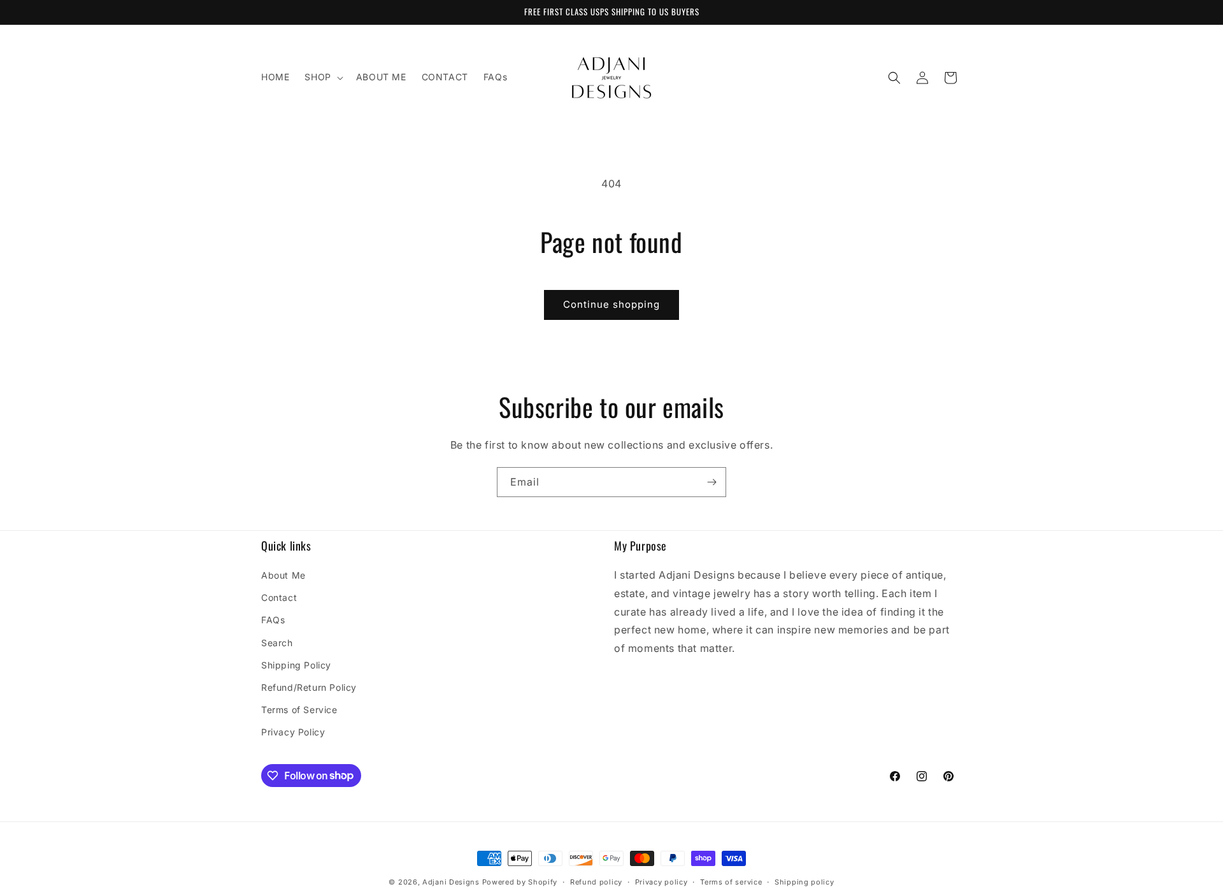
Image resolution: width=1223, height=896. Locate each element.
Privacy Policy (293, 731)
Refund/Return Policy (309, 687)
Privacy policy (661, 881)
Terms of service (731, 881)
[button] (322, 77)
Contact (279, 597)
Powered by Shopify (520, 882)
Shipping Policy (296, 665)
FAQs (273, 619)
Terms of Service (299, 709)
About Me (283, 575)
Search (277, 642)
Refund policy (596, 881)
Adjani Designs (451, 882)
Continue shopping (611, 304)
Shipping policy (804, 881)
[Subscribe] (711, 482)
